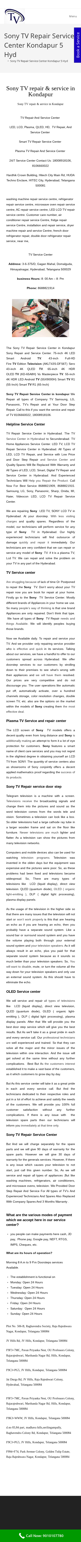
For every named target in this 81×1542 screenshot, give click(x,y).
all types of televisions (59, 1000)
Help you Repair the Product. (49, 480)
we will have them (48, 675)
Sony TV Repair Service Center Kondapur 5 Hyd (39, 61)
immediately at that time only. (40, 1125)
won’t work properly (30, 919)
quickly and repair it (34, 542)
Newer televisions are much (39, 832)
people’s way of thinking (35, 608)
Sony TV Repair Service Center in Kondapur (44, 348)
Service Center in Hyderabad (25, 438)
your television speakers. (47, 945)
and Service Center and (57, 459)
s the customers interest (58, 1063)
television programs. (35, 857)
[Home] (5, 61)
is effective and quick (28, 648)
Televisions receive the (22, 801)
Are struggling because (21, 582)
